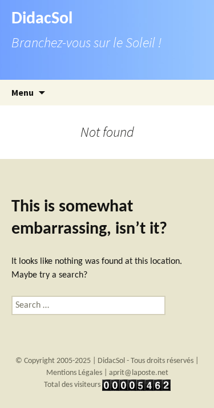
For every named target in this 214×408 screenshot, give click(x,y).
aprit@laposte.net (138, 373)
